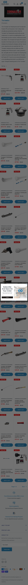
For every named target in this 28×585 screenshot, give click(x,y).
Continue (7, 297)
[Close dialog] (26, 284)
